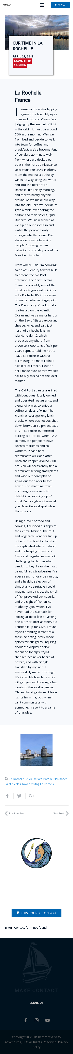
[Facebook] (25, 1020)
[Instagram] (36, 1020)
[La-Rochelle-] (36, 750)
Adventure (22, 61)
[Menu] (42, 5)
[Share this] (9, 796)
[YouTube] (47, 1020)
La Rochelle (17, 779)
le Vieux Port (34, 779)
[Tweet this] (20, 796)
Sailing (20, 65)
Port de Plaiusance (55, 779)
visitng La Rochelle (43, 784)
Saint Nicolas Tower (17, 784)
